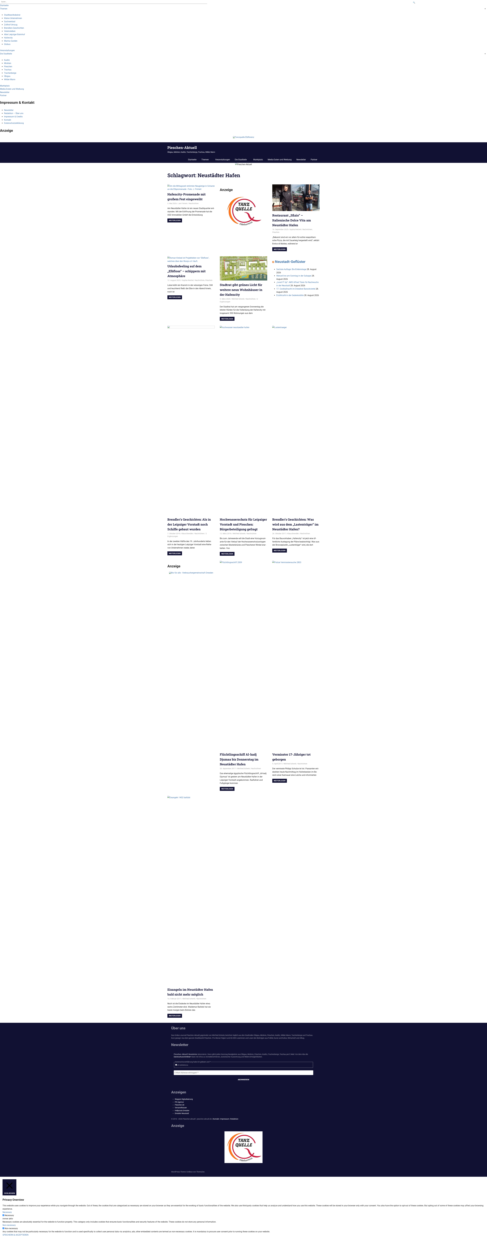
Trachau (7, 69)
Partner (3, 95)
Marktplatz (5, 86)
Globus (7, 44)
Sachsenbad (9, 21)
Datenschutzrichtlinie (182, 1057)
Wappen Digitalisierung (184, 1099)
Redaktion (234, 1119)
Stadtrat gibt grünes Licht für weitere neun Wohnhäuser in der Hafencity (241, 290)
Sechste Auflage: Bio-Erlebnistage (291, 269)
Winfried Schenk (238, 299)
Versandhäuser (181, 1108)
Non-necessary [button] (9, 1225)
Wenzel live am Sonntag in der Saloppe (293, 276)
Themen (3, 8)
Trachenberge (10, 73)
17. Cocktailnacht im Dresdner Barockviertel (295, 289)
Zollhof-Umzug (10, 24)
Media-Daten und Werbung (12, 89)
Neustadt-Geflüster (290, 262)
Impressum (224, 1119)
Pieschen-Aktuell (182, 147)
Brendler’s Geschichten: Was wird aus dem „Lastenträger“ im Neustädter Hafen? (295, 524)
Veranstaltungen (7, 50)
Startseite (4, 5)
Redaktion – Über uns (13, 113)
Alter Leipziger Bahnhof (14, 34)
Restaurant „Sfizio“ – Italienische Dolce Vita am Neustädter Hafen (291, 220)
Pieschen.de (179, 1105)
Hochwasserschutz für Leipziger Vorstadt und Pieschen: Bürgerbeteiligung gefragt (243, 524)
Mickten (7, 63)
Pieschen (8, 66)
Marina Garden (10, 41)
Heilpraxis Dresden (182, 1111)
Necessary (9, 1215)
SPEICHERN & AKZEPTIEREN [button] (15, 1235)
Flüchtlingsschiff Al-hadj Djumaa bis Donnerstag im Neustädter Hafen (239, 759)
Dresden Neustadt (182, 1113)
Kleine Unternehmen (13, 18)
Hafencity (8, 38)
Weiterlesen (175, 220)
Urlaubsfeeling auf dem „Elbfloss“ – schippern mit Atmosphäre (186, 271)
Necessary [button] (7, 1212)
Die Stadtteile (6, 54)
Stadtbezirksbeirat (12, 15)
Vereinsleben (9, 31)
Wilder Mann (9, 79)
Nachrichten (194, 203)
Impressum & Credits (13, 116)
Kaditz (7, 60)
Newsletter (4, 92)
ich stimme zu (182, 1065)
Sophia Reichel (295, 229)
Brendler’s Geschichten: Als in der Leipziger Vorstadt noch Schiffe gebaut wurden (189, 524)
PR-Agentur (179, 1102)
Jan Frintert (182, 203)
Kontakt (7, 120)
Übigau (7, 76)
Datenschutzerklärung (14, 123)
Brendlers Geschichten (14, 28)
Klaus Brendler (187, 534)
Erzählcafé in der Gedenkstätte (290, 295)
